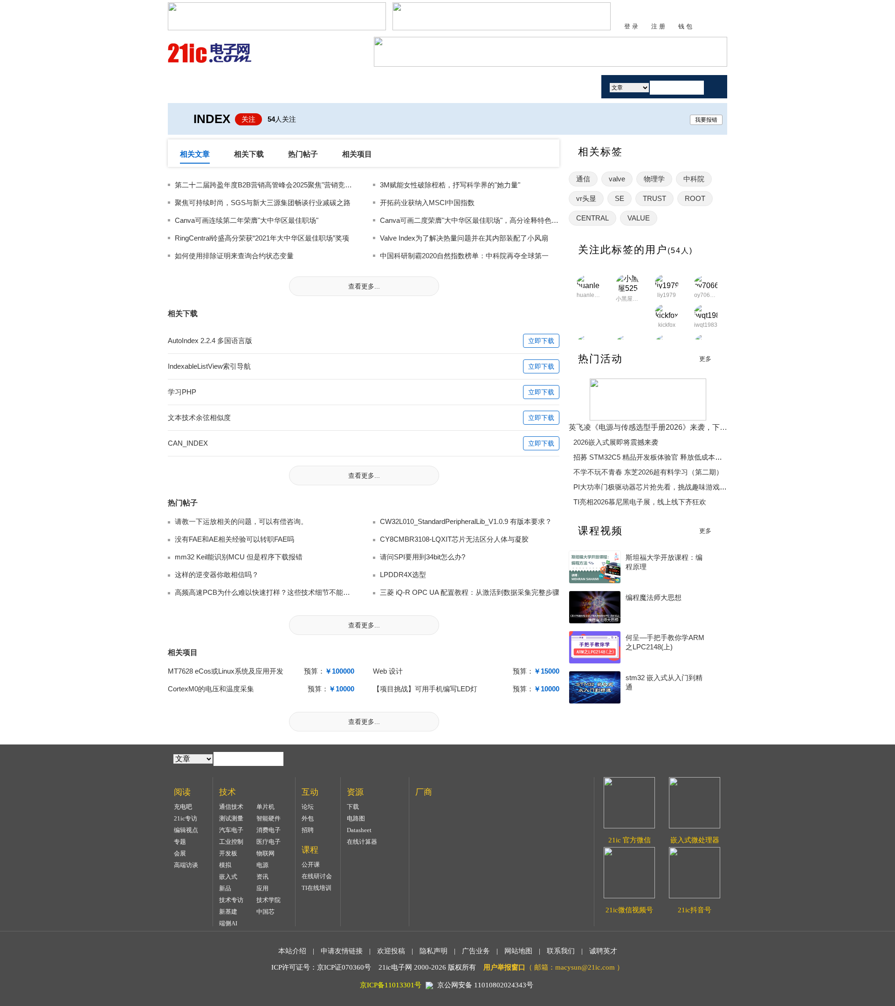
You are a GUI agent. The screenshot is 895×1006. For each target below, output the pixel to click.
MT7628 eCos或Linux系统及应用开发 (225, 671)
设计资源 (470, 86)
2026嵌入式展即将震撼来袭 (615, 442)
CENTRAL (592, 218)
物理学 (654, 179)
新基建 (228, 911)
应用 (262, 888)
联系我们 (561, 951)
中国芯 (265, 911)
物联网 (265, 853)
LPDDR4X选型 (403, 575)
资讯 (262, 876)
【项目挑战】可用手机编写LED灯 (425, 689)
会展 (180, 853)
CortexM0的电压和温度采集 (211, 689)
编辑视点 (186, 830)
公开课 (311, 864)
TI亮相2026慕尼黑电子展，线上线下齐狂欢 (639, 502)
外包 (308, 818)
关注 (248, 119)
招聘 (308, 830)
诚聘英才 (603, 951)
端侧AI (228, 923)
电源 (262, 864)
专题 (180, 841)
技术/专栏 (255, 86)
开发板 (228, 853)
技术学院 (268, 899)
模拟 (225, 864)
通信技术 (231, 806)
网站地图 (518, 951)
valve (617, 179)
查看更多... (364, 286)
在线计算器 (362, 841)
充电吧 (183, 806)
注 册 (658, 26)
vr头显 (586, 198)
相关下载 (249, 154)
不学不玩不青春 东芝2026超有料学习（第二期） (648, 472)
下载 (353, 806)
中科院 (693, 179)
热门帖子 (303, 154)
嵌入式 (228, 876)
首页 (202, 86)
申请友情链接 (342, 951)
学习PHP (182, 392)
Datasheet (359, 830)
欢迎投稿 (391, 951)
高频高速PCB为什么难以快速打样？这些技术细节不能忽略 (266, 592)
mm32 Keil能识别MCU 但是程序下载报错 (239, 557)
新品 (225, 888)
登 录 (631, 26)
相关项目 (357, 154)
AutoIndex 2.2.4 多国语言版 (210, 341)
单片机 (265, 806)
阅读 (309, 86)
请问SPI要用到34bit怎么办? (422, 557)
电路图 (356, 818)
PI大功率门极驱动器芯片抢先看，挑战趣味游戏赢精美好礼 (664, 487)
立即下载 (541, 341)
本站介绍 (292, 951)
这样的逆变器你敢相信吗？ (217, 575)
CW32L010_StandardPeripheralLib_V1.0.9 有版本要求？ (466, 521)
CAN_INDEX (188, 443)
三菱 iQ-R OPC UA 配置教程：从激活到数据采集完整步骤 (469, 592)
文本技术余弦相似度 (199, 417)
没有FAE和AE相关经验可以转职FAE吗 (234, 539)
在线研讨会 (317, 876)
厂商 (523, 86)
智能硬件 (268, 818)
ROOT (695, 198)
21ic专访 (185, 818)
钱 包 (685, 26)
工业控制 (231, 841)
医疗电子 (268, 841)
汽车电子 (231, 830)
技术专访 (231, 899)
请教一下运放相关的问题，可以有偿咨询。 (241, 521)
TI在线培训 (316, 887)
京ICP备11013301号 (390, 985)
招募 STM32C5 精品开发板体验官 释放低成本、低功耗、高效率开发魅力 (686, 457)
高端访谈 (186, 864)
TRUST (654, 198)
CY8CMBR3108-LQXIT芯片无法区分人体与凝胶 (454, 539)
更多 (705, 358)
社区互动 (363, 86)
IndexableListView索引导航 (209, 366)
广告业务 (476, 951)
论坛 (308, 806)
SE (619, 198)
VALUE (638, 218)
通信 (583, 179)
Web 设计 (388, 671)
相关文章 (195, 154)
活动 (568, 86)
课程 (416, 86)
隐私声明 (434, 951)
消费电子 (268, 830)
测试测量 (231, 818)
